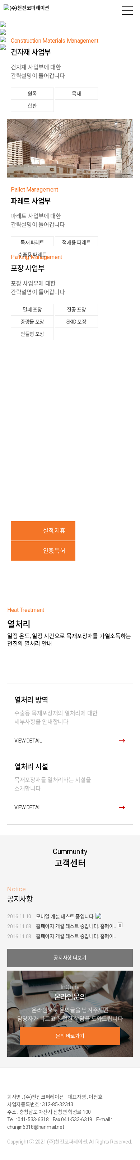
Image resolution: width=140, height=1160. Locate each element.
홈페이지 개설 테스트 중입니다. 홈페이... (76, 926)
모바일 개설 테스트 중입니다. (65, 916)
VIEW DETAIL (28, 741)
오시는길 (70, 456)
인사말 (70, 420)
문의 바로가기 (70, 1036)
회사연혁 (70, 438)
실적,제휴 (54, 530)
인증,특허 (54, 550)
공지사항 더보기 (70, 958)
